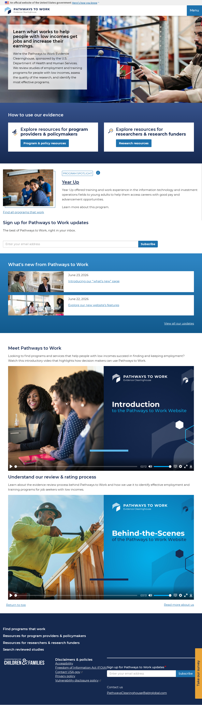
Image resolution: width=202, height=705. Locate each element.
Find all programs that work (23, 212)
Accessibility (64, 663)
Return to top (16, 605)
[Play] (11, 466)
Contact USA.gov (67, 672)
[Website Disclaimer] (82, 672)
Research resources (134, 143)
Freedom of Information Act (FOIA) (81, 667)
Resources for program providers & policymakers (44, 636)
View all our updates (179, 323)
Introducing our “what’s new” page (94, 281)
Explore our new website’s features (93, 305)
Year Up (70, 182)
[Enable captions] (175, 466)
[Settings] (180, 466)
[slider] (75, 466)
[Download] (191, 466)
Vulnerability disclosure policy (76, 680)
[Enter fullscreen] (185, 466)
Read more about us (179, 605)
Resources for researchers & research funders (41, 643)
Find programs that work (24, 629)
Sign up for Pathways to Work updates (135, 667)
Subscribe (148, 244)
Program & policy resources (44, 143)
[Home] (27, 10)
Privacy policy (65, 676)
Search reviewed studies (23, 649)
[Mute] (150, 466)
